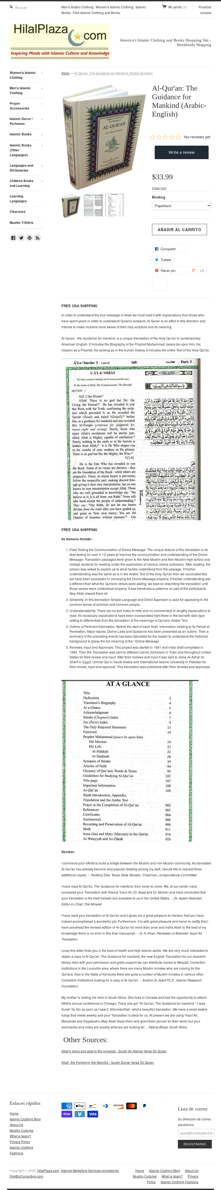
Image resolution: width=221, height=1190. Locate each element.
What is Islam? (20, 1136)
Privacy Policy (20, 1141)
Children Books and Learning (26, 183)
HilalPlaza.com (48, 1170)
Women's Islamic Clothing (114, 7)
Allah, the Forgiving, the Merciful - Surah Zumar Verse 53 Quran (107, 1062)
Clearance (18, 211)
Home (14, 1113)
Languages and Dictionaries (26, 168)
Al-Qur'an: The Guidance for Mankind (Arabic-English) (113, 73)
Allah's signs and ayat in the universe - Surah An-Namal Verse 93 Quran (114, 1051)
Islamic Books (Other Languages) (26, 150)
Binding (158, 197)
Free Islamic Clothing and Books (96, 12)
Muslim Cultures (21, 1130)
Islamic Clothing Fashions (179, 1181)
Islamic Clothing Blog (25, 1119)
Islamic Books (26, 134)
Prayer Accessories (26, 106)
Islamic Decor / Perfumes (26, 121)
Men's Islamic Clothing (26, 90)
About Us (16, 1124)
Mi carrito (177, 7)
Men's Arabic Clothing (77, 7)
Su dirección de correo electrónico (194, 1122)
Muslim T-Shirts (21, 222)
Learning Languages (18, 198)
